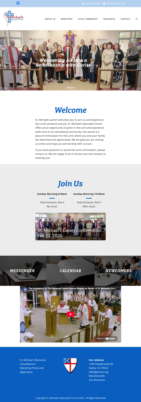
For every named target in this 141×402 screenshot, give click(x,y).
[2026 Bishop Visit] (70, 226)
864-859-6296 (92, 3)
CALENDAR (70, 270)
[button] (137, 18)
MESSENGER (22, 270)
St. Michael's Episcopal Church (62, 397)
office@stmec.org (115, 3)
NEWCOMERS (119, 270)
